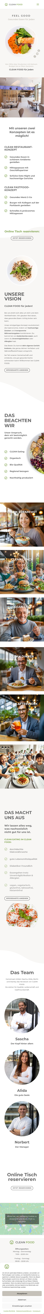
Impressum (37, 1311)
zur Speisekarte (22, 532)
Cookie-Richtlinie (9, 1311)
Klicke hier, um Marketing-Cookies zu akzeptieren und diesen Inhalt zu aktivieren (22, 1218)
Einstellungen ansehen (22, 1306)
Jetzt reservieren (22, 238)
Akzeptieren (22, 1293)
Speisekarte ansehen (17, 370)
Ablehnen (22, 1300)
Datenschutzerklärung (23, 1311)
